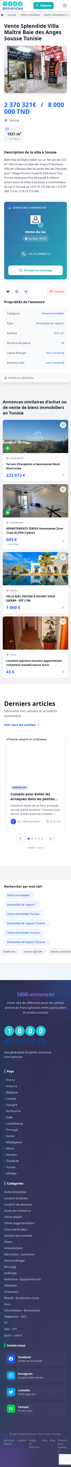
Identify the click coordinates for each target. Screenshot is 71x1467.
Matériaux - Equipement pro (22, 1279)
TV (5, 1323)
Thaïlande (12, 1161)
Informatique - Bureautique (22, 1310)
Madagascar (14, 1142)
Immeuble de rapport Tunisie (26, 923)
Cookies (21, 1440)
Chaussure (11, 1292)
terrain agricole (33, 951)
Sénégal (11, 1173)
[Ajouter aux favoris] (8, 291)
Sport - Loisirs (13, 1335)
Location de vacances (18, 1204)
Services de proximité (18, 1236)
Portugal (12, 1130)
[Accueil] (2, 14)
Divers (8, 1242)
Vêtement (10, 1285)
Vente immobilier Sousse (23, 933)
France (10, 1080)
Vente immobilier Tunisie (23, 914)
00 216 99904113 (39, 254)
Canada (11, 1098)
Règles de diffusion (34, 1444)
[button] (62, 69)
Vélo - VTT (10, 1329)
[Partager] (26, 291)
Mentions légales (9, 1442)
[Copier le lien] (17, 291)
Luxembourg (14, 1123)
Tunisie (10, 1167)
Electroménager (14, 1260)
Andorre (11, 1086)
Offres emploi (13, 1217)
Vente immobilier (18, 895)
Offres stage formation (19, 1223)
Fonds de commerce (17, 1211)
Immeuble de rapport (21, 904)
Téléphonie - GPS (15, 1317)
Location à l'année (16, 1198)
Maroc (10, 1148)
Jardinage (10, 1273)
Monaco (11, 1155)
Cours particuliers (15, 1229)
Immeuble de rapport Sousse (26, 942)
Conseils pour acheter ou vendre (62, 1447)
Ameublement (13, 1248)
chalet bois (9, 951)
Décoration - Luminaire (19, 1254)
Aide (44, 1440)
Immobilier (19, 787)
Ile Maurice (13, 1111)
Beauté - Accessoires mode (21, 1298)
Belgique (12, 1092)
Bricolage (10, 1267)
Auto (7, 1304)
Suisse (10, 1136)
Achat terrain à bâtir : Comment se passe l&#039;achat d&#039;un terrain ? (31, 801)
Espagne (11, 1105)
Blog (52, 1440)
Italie (9, 1117)
